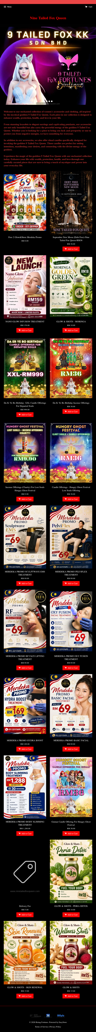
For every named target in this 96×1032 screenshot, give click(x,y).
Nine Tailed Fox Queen (48, 17)
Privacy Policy (55, 1026)
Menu (9, 6)
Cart (90, 6)
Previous (5, 64)
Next (91, 64)
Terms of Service (41, 1026)
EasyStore (63, 1022)
